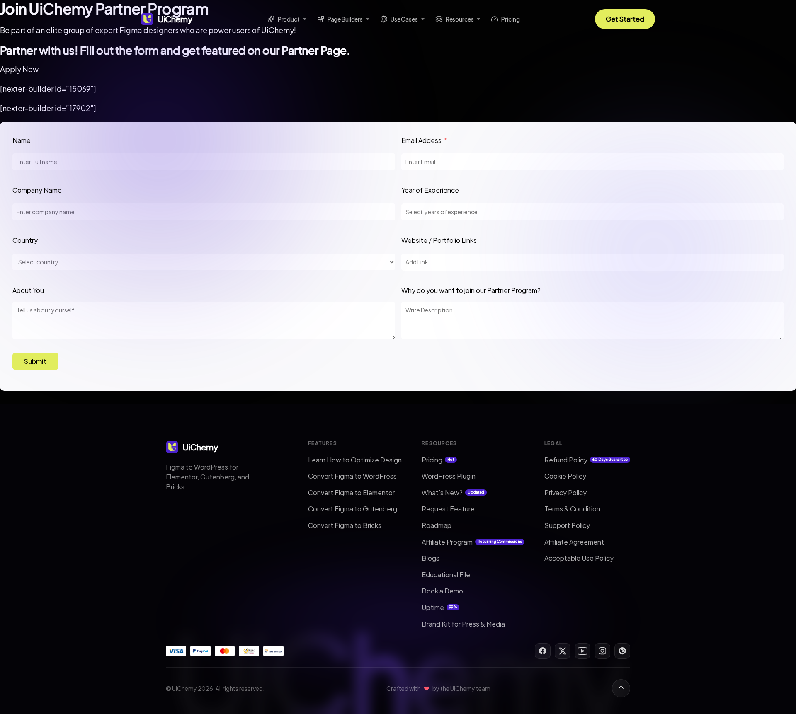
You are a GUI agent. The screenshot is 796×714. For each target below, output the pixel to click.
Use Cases (404, 19)
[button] (19, 69)
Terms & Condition (572, 508)
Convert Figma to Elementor (351, 492)
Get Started (625, 19)
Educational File (446, 574)
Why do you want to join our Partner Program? (471, 290)
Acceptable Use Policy (579, 558)
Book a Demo (442, 590)
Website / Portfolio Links (439, 240)
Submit (35, 361)
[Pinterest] (622, 651)
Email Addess (421, 140)
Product (289, 19)
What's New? (453, 492)
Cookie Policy (565, 476)
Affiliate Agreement (574, 541)
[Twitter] (562, 651)
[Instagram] (602, 651)
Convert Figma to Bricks (344, 525)
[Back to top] (621, 688)
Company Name (37, 190)
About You (28, 290)
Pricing (510, 19)
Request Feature (448, 508)
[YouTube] (582, 651)
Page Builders (345, 19)
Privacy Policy (565, 492)
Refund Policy (586, 459)
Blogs (430, 558)
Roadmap (436, 525)
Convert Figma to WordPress (352, 476)
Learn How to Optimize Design (355, 459)
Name (21, 140)
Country (25, 240)
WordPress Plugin (449, 476)
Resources (460, 19)
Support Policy (567, 525)
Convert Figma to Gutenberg (352, 508)
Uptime (439, 607)
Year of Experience (430, 190)
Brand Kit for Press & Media (463, 624)
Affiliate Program (472, 541)
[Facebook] (543, 651)
